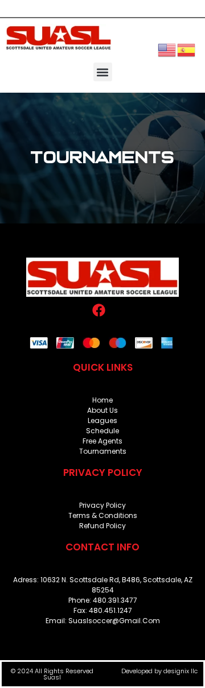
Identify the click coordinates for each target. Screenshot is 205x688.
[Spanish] (186, 49)
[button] (102, 72)
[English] (167, 49)
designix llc (180, 670)
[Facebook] (99, 310)
